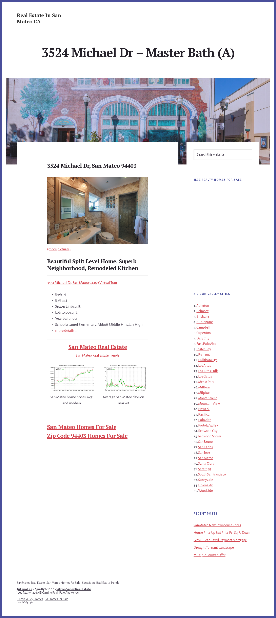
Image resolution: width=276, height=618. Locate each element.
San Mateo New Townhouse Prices (217, 525)
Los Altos (204, 365)
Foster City (203, 349)
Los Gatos (205, 376)
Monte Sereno (207, 398)
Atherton (202, 306)
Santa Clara (206, 463)
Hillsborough (207, 360)
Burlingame (204, 322)
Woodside (205, 491)
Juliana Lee (24, 589)
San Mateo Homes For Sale (81, 427)
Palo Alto (204, 420)
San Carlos (205, 447)
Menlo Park (206, 382)
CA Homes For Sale (56, 599)
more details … (66, 331)
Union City (205, 485)
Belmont (202, 311)
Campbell (203, 327)
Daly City (202, 338)
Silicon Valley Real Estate (73, 589)
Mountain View (209, 404)
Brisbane (202, 316)
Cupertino (203, 333)
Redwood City (208, 431)
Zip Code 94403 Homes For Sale (87, 435)
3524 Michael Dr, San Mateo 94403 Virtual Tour (82, 283)
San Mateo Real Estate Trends (97, 355)
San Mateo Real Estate (97, 347)
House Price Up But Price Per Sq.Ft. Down (222, 533)
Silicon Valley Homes (30, 599)
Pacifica (203, 414)
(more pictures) (59, 249)
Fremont (204, 355)
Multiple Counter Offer (209, 555)
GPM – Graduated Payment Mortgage (220, 540)
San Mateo (205, 458)
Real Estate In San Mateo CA (39, 18)
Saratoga (204, 469)
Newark (204, 409)
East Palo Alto (206, 344)
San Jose (204, 453)
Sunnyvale (205, 480)
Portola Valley (208, 425)
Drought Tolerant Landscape (214, 547)
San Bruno (205, 442)
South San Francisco (212, 474)
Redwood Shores (209, 436)
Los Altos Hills (208, 371)
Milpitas (204, 393)
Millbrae (204, 387)
